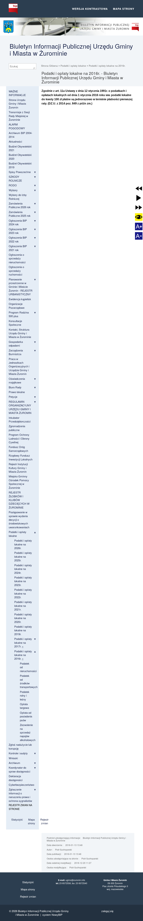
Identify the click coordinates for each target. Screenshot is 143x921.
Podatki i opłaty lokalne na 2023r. (23, 581)
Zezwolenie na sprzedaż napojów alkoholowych (27, 732)
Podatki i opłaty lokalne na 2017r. (23, 642)
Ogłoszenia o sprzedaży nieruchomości (17, 258)
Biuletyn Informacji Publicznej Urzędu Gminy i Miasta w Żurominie (71, 49)
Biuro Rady (15, 387)
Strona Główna (49, 65)
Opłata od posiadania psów (26, 716)
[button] (138, 188)
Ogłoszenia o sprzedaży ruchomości (16, 270)
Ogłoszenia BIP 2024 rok (18, 222)
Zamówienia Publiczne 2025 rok (20, 213)
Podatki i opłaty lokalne (73, 65)
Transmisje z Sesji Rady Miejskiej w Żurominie (19, 115)
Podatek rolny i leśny (24, 695)
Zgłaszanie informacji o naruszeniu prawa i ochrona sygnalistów (20, 795)
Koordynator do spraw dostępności (19, 769)
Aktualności (15, 141)
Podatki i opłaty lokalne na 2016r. (107, 65)
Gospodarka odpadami (16, 343)
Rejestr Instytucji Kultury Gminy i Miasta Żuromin (18, 467)
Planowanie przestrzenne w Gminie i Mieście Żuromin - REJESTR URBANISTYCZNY (20, 286)
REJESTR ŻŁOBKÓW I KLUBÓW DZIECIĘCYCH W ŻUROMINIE (19, 500)
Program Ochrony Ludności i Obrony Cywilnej (19, 438)
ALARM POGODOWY (17, 126)
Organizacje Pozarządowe (16, 305)
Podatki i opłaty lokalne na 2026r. (23, 544)
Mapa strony (123, 9)
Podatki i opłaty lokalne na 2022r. (23, 593)
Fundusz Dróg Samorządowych (18, 448)
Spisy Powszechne (20, 172)
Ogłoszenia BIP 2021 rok (18, 248)
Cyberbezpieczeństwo (21, 784)
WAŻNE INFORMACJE (17, 93)
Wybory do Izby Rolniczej (18, 196)
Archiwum (14, 763)
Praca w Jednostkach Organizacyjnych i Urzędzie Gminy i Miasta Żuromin (19, 366)
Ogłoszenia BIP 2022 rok (18, 239)
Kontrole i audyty (18, 753)
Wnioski (13, 758)
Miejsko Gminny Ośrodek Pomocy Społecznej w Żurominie (19, 481)
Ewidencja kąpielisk (20, 299)
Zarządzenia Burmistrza (16, 352)
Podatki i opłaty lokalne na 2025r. (23, 556)
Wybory (13, 190)
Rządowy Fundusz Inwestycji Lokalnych (20, 457)
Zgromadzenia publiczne (17, 428)
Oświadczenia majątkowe (17, 380)
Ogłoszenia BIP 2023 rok (18, 231)
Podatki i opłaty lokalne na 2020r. (23, 618)
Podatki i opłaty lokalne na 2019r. (23, 630)
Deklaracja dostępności (15, 778)
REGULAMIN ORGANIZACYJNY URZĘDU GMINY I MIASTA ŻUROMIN (20, 407)
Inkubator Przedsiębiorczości (20, 419)
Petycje (13, 396)
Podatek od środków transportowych (28, 681)
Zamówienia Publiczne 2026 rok (20, 205)
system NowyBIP (52, 914)
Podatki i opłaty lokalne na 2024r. (23, 568)
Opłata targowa (24, 706)
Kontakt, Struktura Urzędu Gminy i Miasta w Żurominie (20, 333)
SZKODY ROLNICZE (15, 178)
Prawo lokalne (17, 392)
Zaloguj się (107, 911)
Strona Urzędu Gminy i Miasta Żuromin (17, 103)
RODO (13, 185)
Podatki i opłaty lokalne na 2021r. (23, 605)
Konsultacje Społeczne (15, 322)
